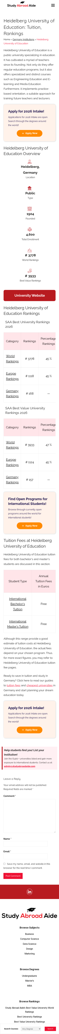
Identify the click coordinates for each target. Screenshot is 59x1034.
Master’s (29, 980)
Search (50, 1029)
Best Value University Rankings (29, 1021)
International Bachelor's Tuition (17, 604)
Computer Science (29, 939)
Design (29, 948)
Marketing (29, 953)
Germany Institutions (23, 39)
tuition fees (13, 685)
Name (7, 839)
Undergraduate (29, 976)
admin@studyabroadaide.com (19, 766)
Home (7, 39)
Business (29, 934)
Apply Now (31, 133)
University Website (29, 295)
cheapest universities (39, 685)
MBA (29, 985)
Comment (9, 796)
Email (7, 851)
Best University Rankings (29, 1016)
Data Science (29, 944)
